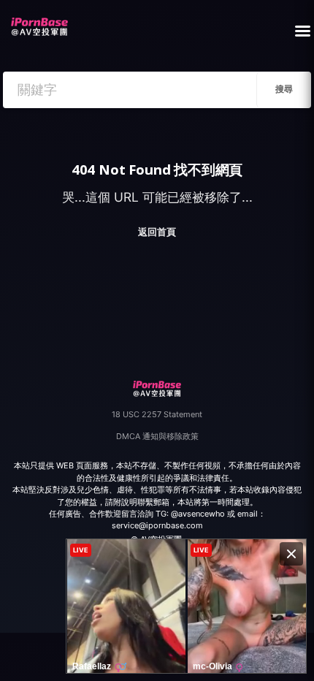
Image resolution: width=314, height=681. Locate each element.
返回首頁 (157, 232)
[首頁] (39, 22)
